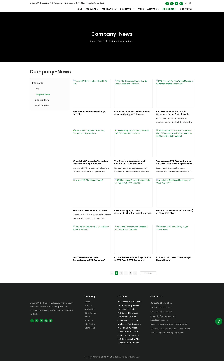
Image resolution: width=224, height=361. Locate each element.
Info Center (110, 41)
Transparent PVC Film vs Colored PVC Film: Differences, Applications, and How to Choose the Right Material (175, 162)
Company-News (125, 41)
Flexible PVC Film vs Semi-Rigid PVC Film (89, 113)
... (126, 273)
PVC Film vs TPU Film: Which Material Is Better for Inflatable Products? (172, 113)
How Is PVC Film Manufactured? (90, 210)
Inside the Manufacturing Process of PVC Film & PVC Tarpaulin (132, 258)
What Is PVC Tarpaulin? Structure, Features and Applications (91, 162)
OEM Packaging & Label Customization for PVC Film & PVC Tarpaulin (132, 212)
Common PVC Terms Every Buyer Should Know (173, 258)
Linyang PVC (96, 41)
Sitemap (136, 357)
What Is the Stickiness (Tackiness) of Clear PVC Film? (174, 212)
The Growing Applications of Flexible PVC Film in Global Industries (129, 162)
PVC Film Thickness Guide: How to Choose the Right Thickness (132, 113)
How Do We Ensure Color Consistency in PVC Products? (89, 258)
